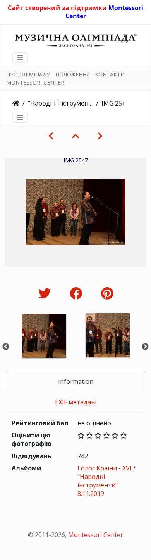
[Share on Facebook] (77, 293)
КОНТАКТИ (110, 74)
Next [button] (145, 347)
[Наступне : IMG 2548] (100, 135)
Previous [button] (6, 347)
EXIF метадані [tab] (75, 402)
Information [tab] (75, 381)
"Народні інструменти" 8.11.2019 (60, 103)
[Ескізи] (75, 135)
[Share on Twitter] (46, 293)
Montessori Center (95, 535)
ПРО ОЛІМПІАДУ (28, 74)
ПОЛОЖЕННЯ (72, 74)
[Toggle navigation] (20, 57)
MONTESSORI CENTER (35, 82)
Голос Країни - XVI (104, 468)
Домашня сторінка (15, 103)
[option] (44, 346)
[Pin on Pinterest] (107, 293)
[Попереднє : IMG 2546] (51, 135)
